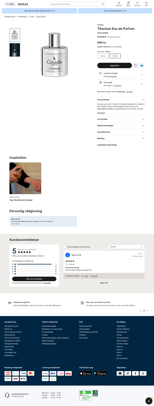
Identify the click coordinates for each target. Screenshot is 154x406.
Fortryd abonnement (12, 338)
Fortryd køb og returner (13, 332)
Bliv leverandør (122, 358)
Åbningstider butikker (12, 341)
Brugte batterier (48, 341)
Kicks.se (120, 347)
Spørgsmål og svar (11, 326)
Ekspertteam (9, 347)
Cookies (45, 335)
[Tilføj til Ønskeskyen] (142, 65)
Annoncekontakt (123, 338)
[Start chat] (148, 400)
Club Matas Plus (10, 352)
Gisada (100, 24)
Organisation (121, 326)
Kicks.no (120, 349)
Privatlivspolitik (47, 332)
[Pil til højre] (147, 310)
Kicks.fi (119, 352)
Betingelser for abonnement (52, 329)
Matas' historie (122, 341)
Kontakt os (8, 329)
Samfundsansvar (85, 326)
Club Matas (9, 349)
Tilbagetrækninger (11, 344)
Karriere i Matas (122, 344)
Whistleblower (122, 332)
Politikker (82, 335)
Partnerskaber (84, 329)
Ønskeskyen (9, 355)
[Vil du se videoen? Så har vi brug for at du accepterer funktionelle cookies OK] (55, 55)
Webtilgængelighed (49, 344)
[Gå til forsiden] (23, 4)
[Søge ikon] (103, 4)
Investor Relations (123, 329)
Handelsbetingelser (49, 326)
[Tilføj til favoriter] (135, 65)
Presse (119, 335)
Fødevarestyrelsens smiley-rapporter (55, 338)
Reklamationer (10, 335)
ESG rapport (83, 338)
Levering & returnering (107, 145)
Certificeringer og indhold (88, 332)
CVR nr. (119, 355)
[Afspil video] (14, 50)
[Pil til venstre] (141, 310)
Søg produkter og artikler (60, 4)
